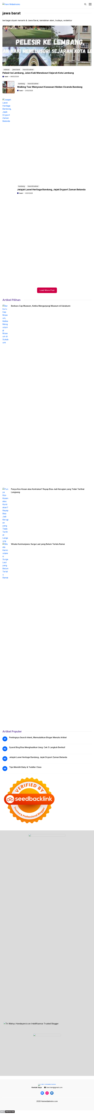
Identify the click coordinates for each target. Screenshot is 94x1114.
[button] (85, 4)
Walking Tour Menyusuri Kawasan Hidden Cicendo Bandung (49, 87)
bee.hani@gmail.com (54, 1087)
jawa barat (16, 69)
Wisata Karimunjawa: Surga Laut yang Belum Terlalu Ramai (38, 544)
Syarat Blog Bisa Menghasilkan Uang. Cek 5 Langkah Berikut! (37, 747)
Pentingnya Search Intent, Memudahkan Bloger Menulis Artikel (38, 737)
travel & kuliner (28, 69)
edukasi (6, 69)
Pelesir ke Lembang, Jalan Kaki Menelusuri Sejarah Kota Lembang (38, 73)
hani (6, 76)
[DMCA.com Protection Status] (7, 1112)
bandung (21, 84)
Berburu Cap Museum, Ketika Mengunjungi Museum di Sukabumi (40, 306)
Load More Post (47, 290)
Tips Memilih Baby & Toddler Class (25, 767)
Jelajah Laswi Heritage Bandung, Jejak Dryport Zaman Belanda (51, 189)
